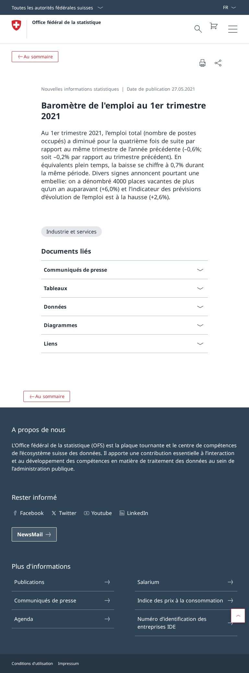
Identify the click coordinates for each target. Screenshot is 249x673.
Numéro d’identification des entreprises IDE (172, 622)
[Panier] (213, 26)
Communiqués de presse (45, 600)
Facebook (32, 513)
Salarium (148, 582)
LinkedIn (137, 513)
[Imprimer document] (202, 63)
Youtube (101, 513)
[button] (238, 616)
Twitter (67, 513)
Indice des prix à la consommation (180, 600)
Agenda (23, 618)
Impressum (68, 663)
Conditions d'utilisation (32, 663)
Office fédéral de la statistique (66, 22)
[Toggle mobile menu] (233, 29)
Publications (29, 582)
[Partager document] (218, 63)
